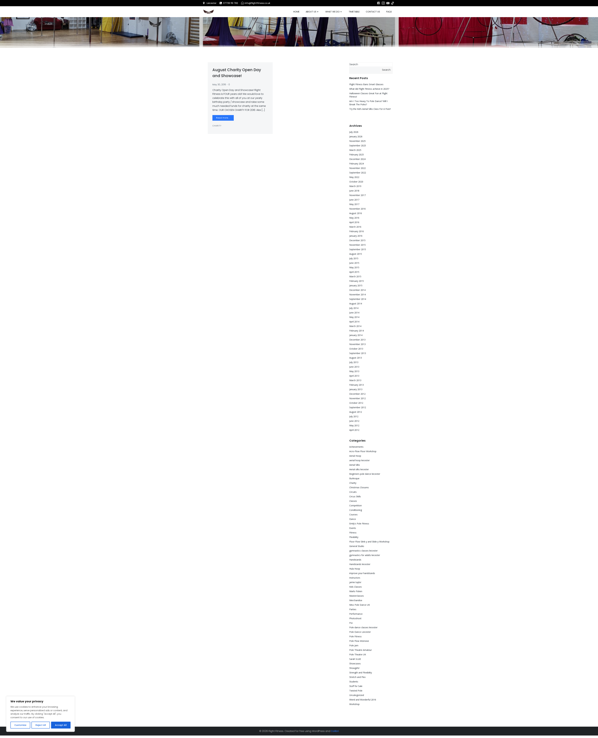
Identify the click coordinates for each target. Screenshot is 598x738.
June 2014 (354, 312)
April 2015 (354, 271)
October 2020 (356, 181)
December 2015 (357, 240)
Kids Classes (355, 586)
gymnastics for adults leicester (364, 555)
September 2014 (357, 299)
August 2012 (355, 411)
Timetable (354, 11)
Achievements (356, 446)
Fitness (352, 532)
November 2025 (357, 141)
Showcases (355, 663)
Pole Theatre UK (357, 654)
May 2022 (354, 177)
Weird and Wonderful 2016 (362, 699)
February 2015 (356, 280)
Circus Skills (355, 496)
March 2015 (355, 276)
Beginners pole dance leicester (364, 473)
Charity (216, 125)
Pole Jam (353, 645)
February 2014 (356, 330)
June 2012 (354, 420)
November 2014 (357, 294)
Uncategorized (356, 695)
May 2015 (354, 267)
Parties (352, 609)
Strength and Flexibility (360, 672)
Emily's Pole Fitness (359, 523)
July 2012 (353, 416)
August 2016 (355, 213)
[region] (40, 714)
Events (352, 528)
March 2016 (355, 226)
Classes (353, 500)
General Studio (356, 546)
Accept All (61, 725)
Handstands (355, 559)
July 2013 (353, 362)
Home (296, 11)
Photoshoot (355, 618)
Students (353, 681)
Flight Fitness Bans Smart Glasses (366, 84)
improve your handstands (362, 573)
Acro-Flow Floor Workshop (362, 451)
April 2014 (354, 321)
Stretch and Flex (357, 677)
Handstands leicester (359, 564)
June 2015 (354, 262)
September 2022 (357, 172)
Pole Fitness (355, 636)
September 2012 (357, 407)
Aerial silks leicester (359, 469)
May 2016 (354, 217)
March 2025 (355, 150)
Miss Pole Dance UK (359, 604)
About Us (311, 11)
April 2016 (354, 222)
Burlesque (354, 478)
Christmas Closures (359, 487)
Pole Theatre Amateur (360, 649)
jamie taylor (355, 582)
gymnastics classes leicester (363, 550)
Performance (356, 613)
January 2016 (355, 235)
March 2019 (355, 186)
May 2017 (354, 204)
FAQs (389, 11)
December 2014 (357, 290)
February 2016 (356, 231)
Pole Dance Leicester (360, 631)
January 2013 (355, 389)
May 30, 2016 (219, 84)
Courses (353, 514)
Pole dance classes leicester (363, 627)
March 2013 (355, 380)
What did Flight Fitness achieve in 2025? (369, 88)
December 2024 (357, 159)
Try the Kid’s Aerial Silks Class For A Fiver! (370, 108)
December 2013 (357, 339)
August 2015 (355, 253)
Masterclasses (356, 595)
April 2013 (354, 375)
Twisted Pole (355, 690)
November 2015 (357, 244)
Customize (20, 725)
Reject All (41, 725)
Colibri (335, 731)
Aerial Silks (354, 464)
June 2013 (354, 366)
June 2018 (354, 190)
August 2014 (355, 303)
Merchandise (355, 600)
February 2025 (356, 154)
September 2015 (357, 249)
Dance (352, 519)
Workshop (354, 704)
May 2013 (354, 371)
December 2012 (357, 393)
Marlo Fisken (355, 591)
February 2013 (356, 384)
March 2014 (355, 326)
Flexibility (353, 537)
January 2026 (355, 136)
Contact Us (373, 11)
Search (353, 64)
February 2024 (356, 163)
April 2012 (354, 429)
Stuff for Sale (355, 686)
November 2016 (357, 208)
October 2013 (356, 348)
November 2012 (357, 398)
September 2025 (357, 145)
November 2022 (357, 168)
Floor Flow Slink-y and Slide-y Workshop (369, 541)
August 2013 (355, 357)
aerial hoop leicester (359, 460)
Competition (355, 505)
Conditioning (355, 510)
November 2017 (357, 195)
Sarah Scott (355, 659)
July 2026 (353, 131)
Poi (351, 622)
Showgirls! (354, 668)
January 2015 (355, 285)
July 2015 (353, 258)
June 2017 (354, 199)
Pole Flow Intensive (359, 640)
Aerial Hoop (355, 455)
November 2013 (357, 344)
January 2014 (355, 335)
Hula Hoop (354, 568)
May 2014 (354, 317)
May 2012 (354, 425)
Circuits (353, 491)
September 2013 (357, 353)
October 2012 (356, 402)
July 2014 (353, 308)
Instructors (354, 577)
